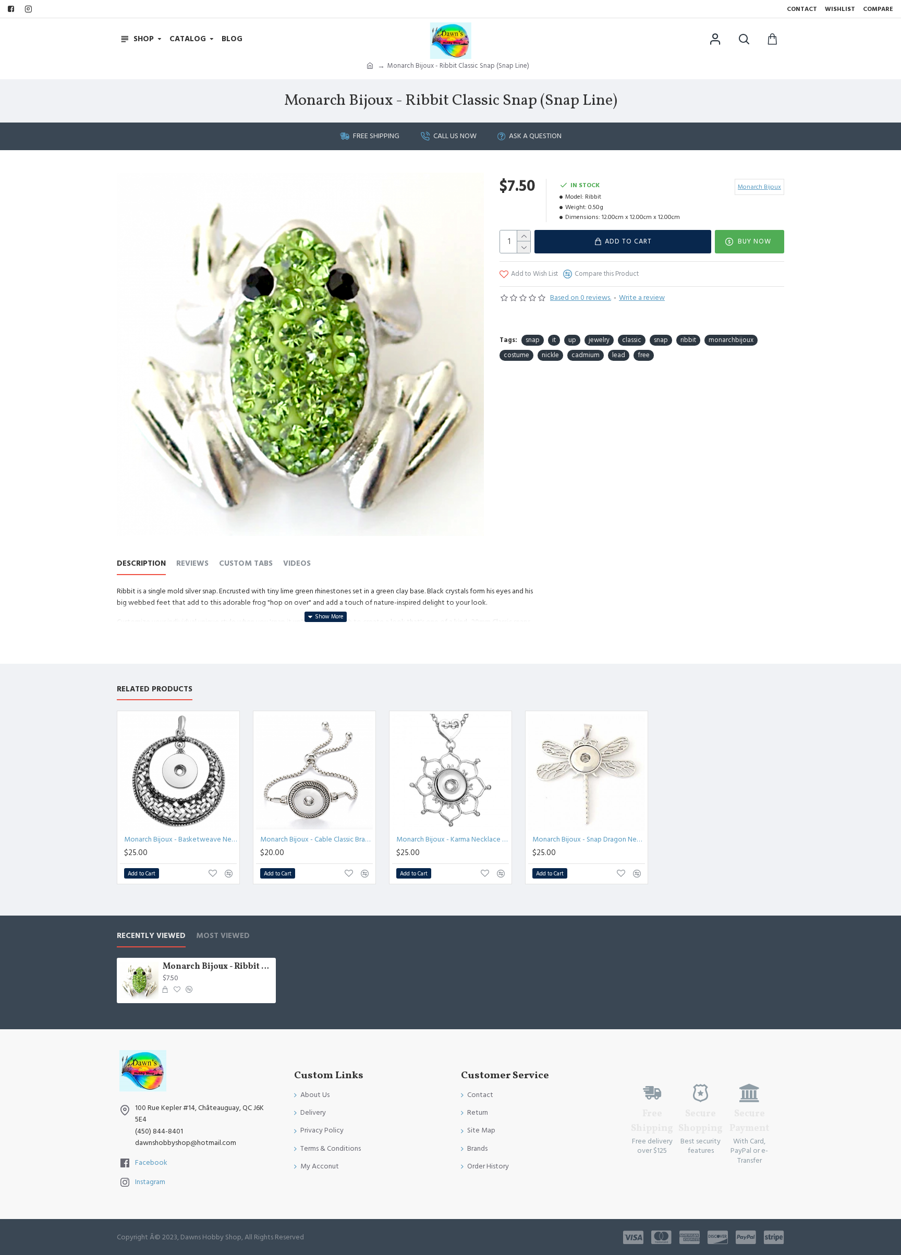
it (554, 340)
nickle (550, 355)
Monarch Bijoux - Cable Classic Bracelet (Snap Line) (316, 839)
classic (631, 340)
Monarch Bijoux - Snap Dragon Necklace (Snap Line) (588, 839)
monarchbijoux (731, 340)
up (572, 340)
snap (533, 340)
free (644, 355)
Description (141, 564)
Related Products (154, 689)
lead (618, 355)
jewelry (599, 340)
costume (516, 355)
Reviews (192, 564)
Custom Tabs (246, 564)
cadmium (585, 355)
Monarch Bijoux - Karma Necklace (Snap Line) (452, 839)
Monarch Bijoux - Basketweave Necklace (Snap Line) (180, 839)
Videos (297, 564)
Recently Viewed (151, 936)
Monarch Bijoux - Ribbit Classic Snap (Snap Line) (217, 966)
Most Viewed (223, 936)
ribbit (688, 340)
